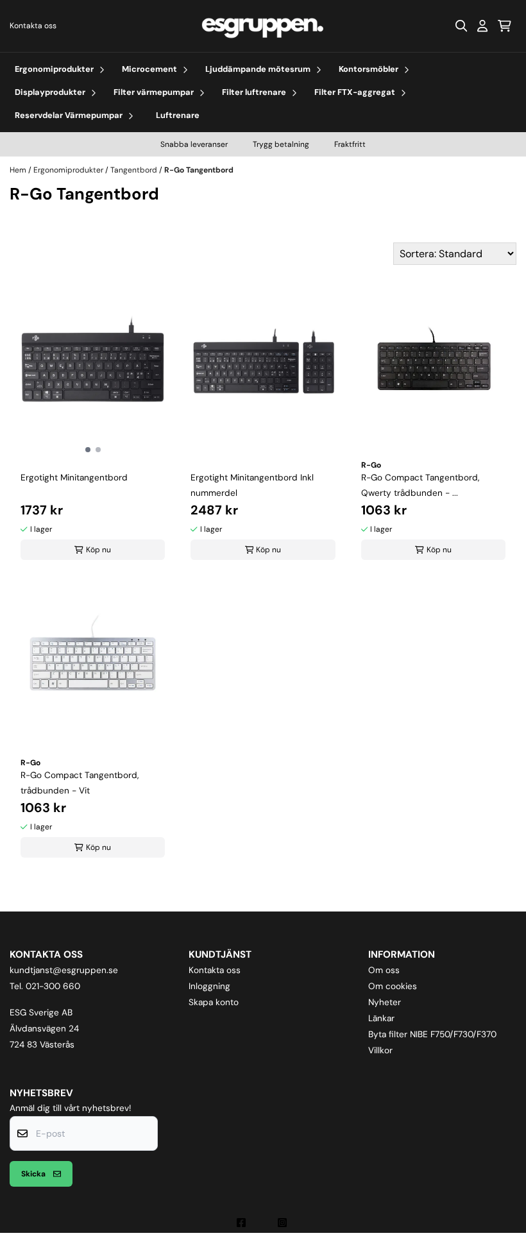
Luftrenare (177, 115)
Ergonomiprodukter (69, 170)
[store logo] (263, 26)
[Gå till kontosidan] (482, 26)
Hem (19, 170)
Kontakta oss (33, 26)
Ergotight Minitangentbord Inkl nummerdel (252, 485)
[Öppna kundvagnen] (504, 26)
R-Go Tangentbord (198, 170)
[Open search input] (461, 25)
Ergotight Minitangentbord (74, 477)
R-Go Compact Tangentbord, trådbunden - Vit (80, 783)
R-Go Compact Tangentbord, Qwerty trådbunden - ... (420, 485)
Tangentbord (134, 170)
